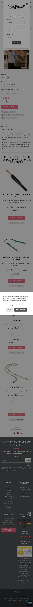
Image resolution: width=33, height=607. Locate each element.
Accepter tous (20, 309)
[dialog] (16, 303)
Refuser (10, 309)
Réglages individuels (16, 305)
